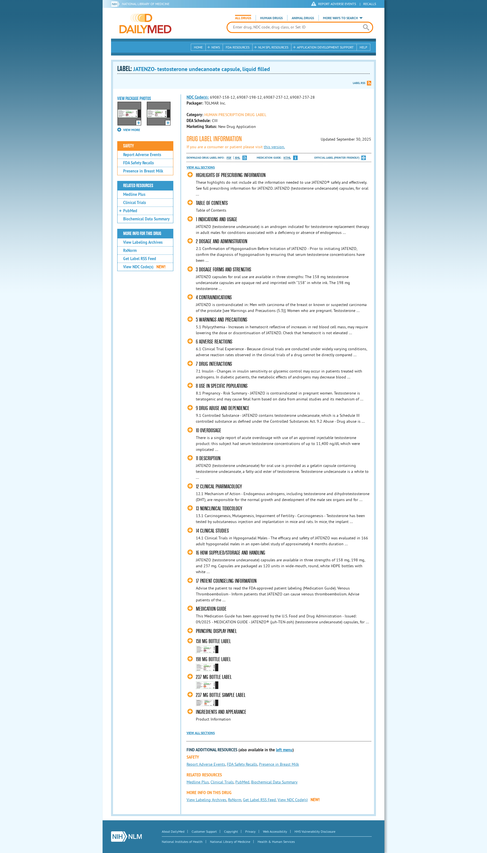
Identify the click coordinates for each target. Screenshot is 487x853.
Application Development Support (325, 47)
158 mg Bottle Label (213, 641)
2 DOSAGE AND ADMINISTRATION (221, 241)
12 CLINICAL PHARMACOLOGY (219, 486)
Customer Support (204, 831)
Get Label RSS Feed (139, 258)
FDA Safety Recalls (138, 162)
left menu (284, 749)
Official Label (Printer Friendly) (336, 157)
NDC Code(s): (198, 97)
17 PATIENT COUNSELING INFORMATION (226, 581)
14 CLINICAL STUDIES (212, 531)
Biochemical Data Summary (146, 218)
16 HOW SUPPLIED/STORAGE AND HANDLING (230, 553)
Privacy (250, 831)
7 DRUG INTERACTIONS (214, 364)
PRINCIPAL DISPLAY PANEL (216, 631)
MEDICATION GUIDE (211, 609)
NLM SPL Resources (273, 47)
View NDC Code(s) (144, 266)
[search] (366, 27)
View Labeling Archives (143, 242)
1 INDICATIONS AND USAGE (216, 219)
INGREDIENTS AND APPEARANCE (221, 712)
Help (363, 47)
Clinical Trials (134, 202)
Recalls (369, 4)
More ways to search (340, 18)
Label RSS (359, 83)
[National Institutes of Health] (116, 4)
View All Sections (201, 167)
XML (237, 157)
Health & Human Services (276, 841)
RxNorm (130, 250)
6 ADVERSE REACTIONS (214, 341)
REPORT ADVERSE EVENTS (337, 4)
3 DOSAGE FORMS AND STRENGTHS (223, 269)
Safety (128, 146)
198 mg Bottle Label (213, 659)
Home (198, 47)
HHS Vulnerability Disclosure (315, 831)
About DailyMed (173, 831)
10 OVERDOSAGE (208, 430)
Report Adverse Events (142, 154)
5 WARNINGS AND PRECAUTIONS (221, 319)
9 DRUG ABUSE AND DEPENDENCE (222, 408)
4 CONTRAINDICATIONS (214, 297)
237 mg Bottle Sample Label (220, 695)
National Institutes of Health (182, 841)
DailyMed (145, 23)
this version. (274, 146)
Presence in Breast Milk (143, 171)
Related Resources (138, 186)
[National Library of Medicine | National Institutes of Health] (126, 836)
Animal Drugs (303, 18)
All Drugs (243, 18)
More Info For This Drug (142, 233)
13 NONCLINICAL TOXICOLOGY (219, 508)
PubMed (130, 210)
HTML (287, 157)
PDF (229, 157)
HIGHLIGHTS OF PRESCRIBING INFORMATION (230, 175)
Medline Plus (134, 194)
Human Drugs (271, 18)
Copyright (231, 831)
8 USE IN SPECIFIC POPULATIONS (221, 386)
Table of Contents (212, 203)
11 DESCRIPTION (208, 458)
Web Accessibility (275, 831)
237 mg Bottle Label (214, 677)
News (215, 47)
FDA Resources (237, 47)
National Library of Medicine (145, 4)
